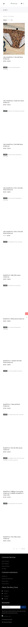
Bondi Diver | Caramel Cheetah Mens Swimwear (12, 361)
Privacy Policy (5, 583)
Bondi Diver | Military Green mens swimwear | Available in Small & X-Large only (13, 493)
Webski (10, 622)
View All (23, 548)
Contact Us (4, 576)
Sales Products (5, 561)
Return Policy (5, 581)
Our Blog (4, 568)
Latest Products (6, 566)
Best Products (5, 563)
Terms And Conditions (7, 578)
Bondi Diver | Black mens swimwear (13, 319)
